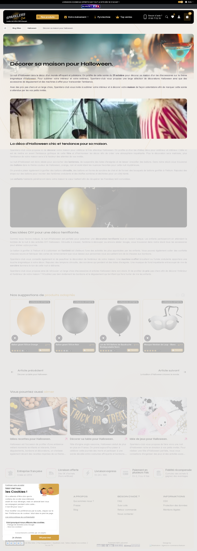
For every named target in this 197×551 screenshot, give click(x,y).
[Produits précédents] (177, 295)
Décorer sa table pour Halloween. (32, 374)
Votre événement (77, 17)
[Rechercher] (166, 17)
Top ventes (126, 17)
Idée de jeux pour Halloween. (149, 439)
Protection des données (175, 505)
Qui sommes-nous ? (83, 501)
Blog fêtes (17, 28)
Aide (189, 2)
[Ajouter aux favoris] (15, 338)
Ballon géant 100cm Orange (25, 344)
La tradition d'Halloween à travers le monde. (159, 374)
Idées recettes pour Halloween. (30, 439)
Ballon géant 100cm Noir (67, 344)
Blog (75, 510)
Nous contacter (125, 514)
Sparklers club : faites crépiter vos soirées (69, 543)
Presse (76, 505)
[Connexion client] (179, 17)
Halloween (32, 28)
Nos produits (48, 17)
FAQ (120, 501)
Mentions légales (171, 510)
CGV (165, 501)
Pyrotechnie (104, 17)
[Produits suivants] (183, 295)
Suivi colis (123, 505)
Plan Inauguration (44, 543)
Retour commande (127, 510)
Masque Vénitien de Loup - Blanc (160, 344)
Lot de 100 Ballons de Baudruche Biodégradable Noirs (115, 345)
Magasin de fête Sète (26, 543)
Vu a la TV (49, 545)
